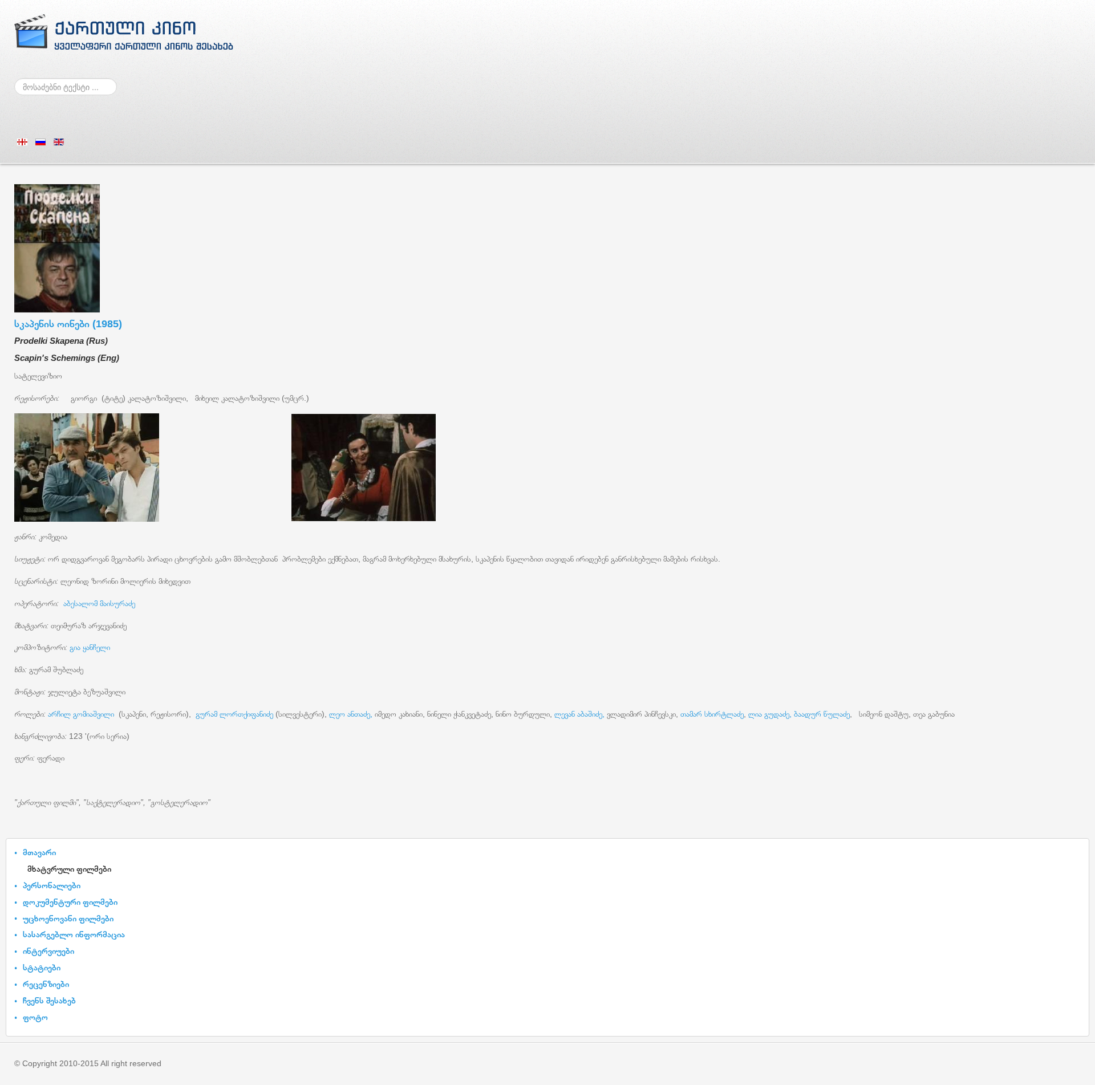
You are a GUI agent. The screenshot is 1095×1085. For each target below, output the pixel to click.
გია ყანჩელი (90, 647)
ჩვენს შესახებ (49, 1000)
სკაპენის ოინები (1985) (68, 324)
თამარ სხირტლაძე (712, 713)
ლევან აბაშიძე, (579, 713)
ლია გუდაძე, (769, 713)
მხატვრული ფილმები (69, 868)
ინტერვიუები (48, 951)
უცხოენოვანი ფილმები (68, 918)
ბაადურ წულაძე (822, 713)
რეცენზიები (46, 984)
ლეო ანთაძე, (351, 713)
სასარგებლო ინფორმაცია (74, 934)
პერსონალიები (51, 885)
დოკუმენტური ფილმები (70, 902)
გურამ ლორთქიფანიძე (234, 713)
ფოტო (35, 1017)
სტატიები (41, 967)
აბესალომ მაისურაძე (99, 603)
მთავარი (39, 852)
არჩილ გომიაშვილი (82, 713)
